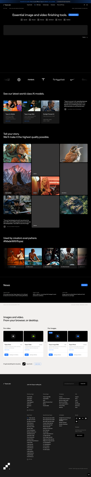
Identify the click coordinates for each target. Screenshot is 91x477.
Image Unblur (30, 442)
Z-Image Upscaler (46, 435)
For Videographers (47, 444)
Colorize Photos (30, 439)
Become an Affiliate (63, 402)
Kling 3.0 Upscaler (46, 426)
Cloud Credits (46, 405)
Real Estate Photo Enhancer (32, 440)
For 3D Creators (46, 449)
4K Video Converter (31, 419)
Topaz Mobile (45, 398)
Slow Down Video (30, 426)
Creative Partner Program (64, 398)
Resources (77, 405)
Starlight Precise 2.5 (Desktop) (63, 420)
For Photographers (47, 442)
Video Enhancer (30, 423)
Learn (76, 400)
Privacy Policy (62, 405)
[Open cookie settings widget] (88, 474)
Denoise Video (30, 428)
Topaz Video (29, 398)
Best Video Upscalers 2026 (48, 421)
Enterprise (29, 405)
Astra (44, 400)
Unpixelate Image (30, 435)
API (27, 407)
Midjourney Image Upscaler (48, 440)
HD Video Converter (31, 421)
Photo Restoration (30, 437)
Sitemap (61, 407)
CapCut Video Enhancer (48, 433)
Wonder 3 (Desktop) (63, 424)
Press (76, 407)
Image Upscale (30, 444)
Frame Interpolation (31, 430)
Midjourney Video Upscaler (48, 439)
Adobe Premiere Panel (47, 402)
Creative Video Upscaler (48, 423)
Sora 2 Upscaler (46, 430)
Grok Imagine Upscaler (47, 437)
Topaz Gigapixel (30, 402)
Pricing (76, 402)
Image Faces (29, 449)
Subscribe (83, 383)
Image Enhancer (30, 453)
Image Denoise (30, 446)
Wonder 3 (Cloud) (62, 422)
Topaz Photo (29, 400)
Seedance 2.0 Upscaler (48, 428)
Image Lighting (30, 451)
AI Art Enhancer (30, 456)
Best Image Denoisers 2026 (48, 419)
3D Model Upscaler (31, 433)
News (76, 398)
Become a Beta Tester (63, 400)
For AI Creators (46, 446)
